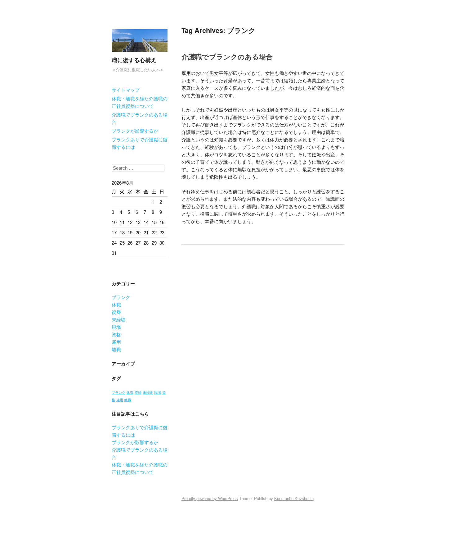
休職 (116, 304)
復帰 (116, 312)
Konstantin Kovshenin (294, 498)
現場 (116, 327)
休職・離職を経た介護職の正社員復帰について (140, 102)
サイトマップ (126, 89)
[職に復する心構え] (140, 53)
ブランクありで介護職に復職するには (140, 143)
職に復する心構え (134, 60)
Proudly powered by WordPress (209, 498)
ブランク (121, 297)
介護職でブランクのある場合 (140, 118)
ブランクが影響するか (135, 130)
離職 (116, 349)
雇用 (116, 341)
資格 (116, 334)
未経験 (119, 319)
